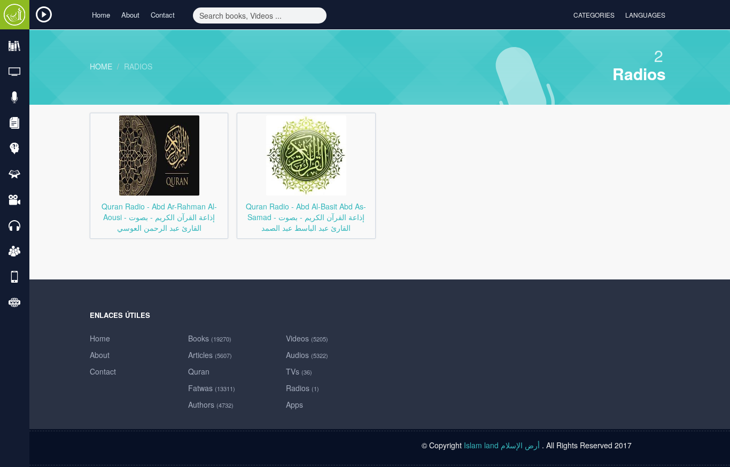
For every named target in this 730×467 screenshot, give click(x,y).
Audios (307, 354)
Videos (307, 338)
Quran (198, 371)
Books (209, 338)
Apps (294, 404)
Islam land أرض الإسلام (502, 445)
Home (101, 15)
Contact (163, 15)
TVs (299, 371)
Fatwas (211, 388)
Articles (210, 354)
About (130, 15)
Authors (211, 404)
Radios (138, 66)
